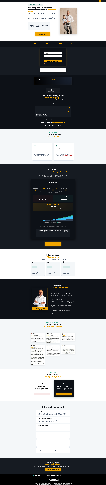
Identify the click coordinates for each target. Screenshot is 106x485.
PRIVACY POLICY (59, 475)
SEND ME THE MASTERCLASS (53, 61)
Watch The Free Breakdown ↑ (64, 393)
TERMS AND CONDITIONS (51, 475)
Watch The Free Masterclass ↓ (42, 34)
